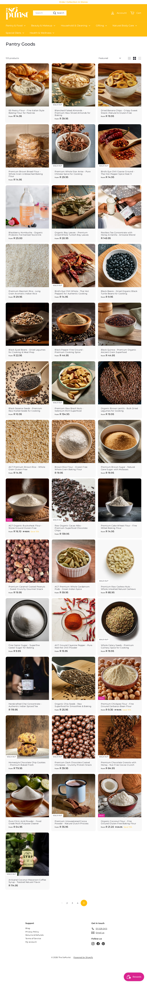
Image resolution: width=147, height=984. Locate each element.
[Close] (120, 458)
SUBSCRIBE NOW (98, 518)
